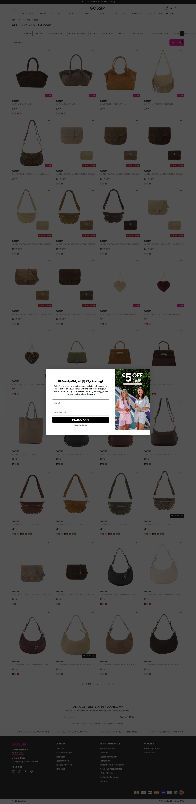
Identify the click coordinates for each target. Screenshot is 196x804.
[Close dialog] (146, 372)
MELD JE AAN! (80, 420)
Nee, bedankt (80, 425)
